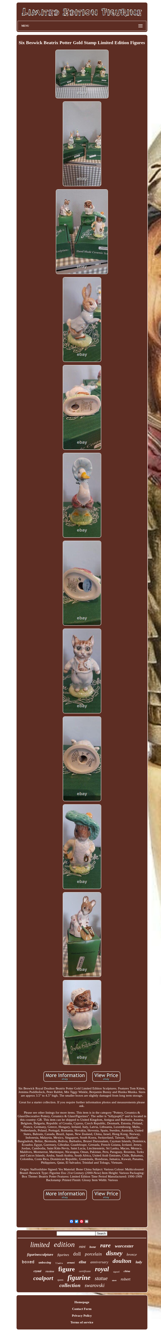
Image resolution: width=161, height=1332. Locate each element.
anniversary (99, 1262)
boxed (28, 1261)
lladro (59, 1263)
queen (60, 1279)
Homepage (81, 1302)
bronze (132, 1254)
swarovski (95, 1285)
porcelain (93, 1254)
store (114, 1280)
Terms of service (81, 1322)
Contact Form (82, 1309)
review (49, 1271)
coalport (43, 1278)
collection (69, 1285)
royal (102, 1269)
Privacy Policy (82, 1315)
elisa (82, 1262)
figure (66, 1269)
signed (116, 1271)
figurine (79, 1277)
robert (125, 1279)
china (127, 1271)
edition (64, 1244)
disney (114, 1253)
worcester (124, 1246)
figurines (63, 1255)
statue (101, 1278)
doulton (122, 1261)
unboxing (45, 1262)
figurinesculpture (40, 1255)
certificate (85, 1271)
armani (71, 1262)
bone (93, 1247)
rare (105, 1245)
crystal (37, 1271)
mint (82, 1247)
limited (40, 1245)
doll (77, 1254)
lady (139, 1262)
